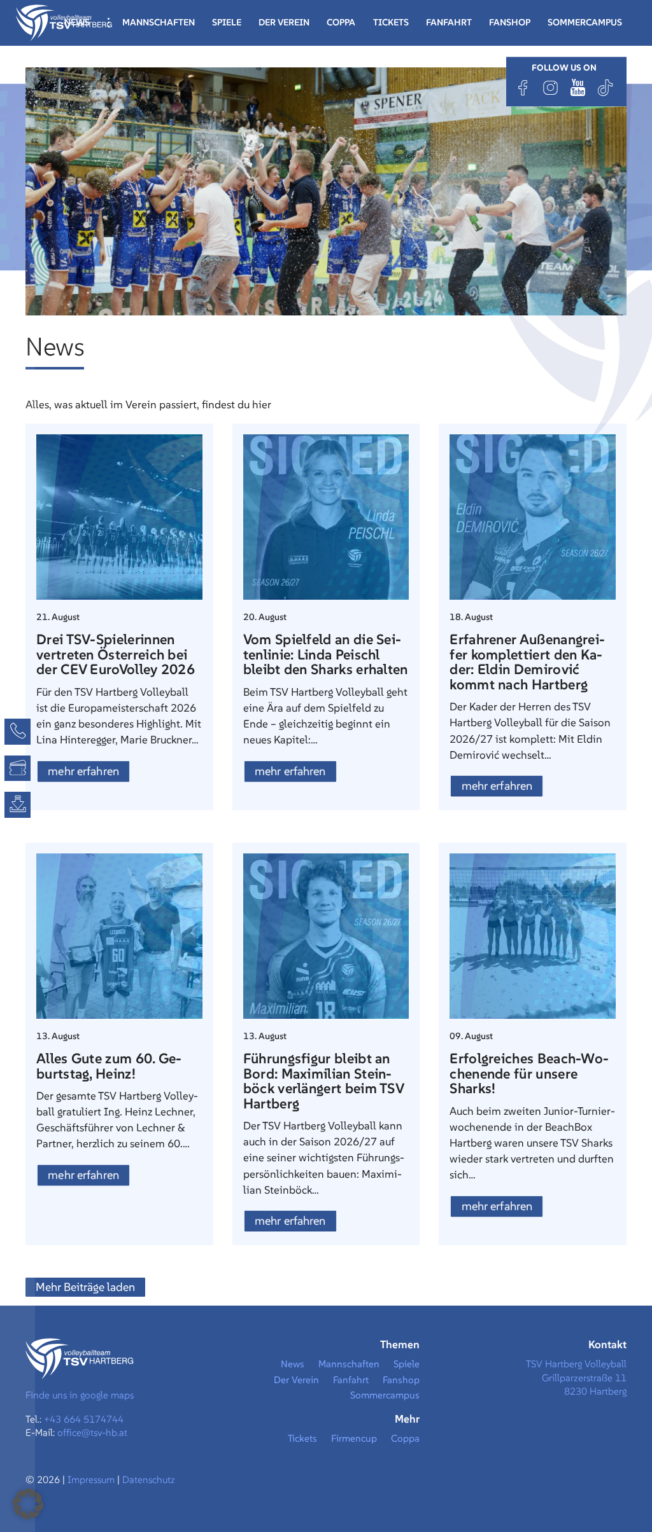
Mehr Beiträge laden (85, 1287)
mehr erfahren (83, 771)
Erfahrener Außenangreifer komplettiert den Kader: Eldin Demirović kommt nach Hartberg (527, 661)
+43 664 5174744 (84, 1419)
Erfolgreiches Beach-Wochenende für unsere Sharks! (529, 1073)
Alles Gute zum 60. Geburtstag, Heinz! (108, 1065)
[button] (28, 1504)
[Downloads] (17, 805)
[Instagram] (551, 87)
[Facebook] (523, 87)
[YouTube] (578, 87)
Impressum (92, 1479)
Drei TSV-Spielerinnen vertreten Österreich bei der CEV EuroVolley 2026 (115, 654)
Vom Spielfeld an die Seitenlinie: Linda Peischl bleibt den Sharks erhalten (325, 654)
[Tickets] (17, 769)
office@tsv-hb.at (92, 1432)
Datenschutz (148, 1479)
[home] (64, 22)
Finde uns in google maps (79, 1395)
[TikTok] (605, 87)
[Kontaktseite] (17, 732)
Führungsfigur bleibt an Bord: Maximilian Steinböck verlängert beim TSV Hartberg (323, 1080)
